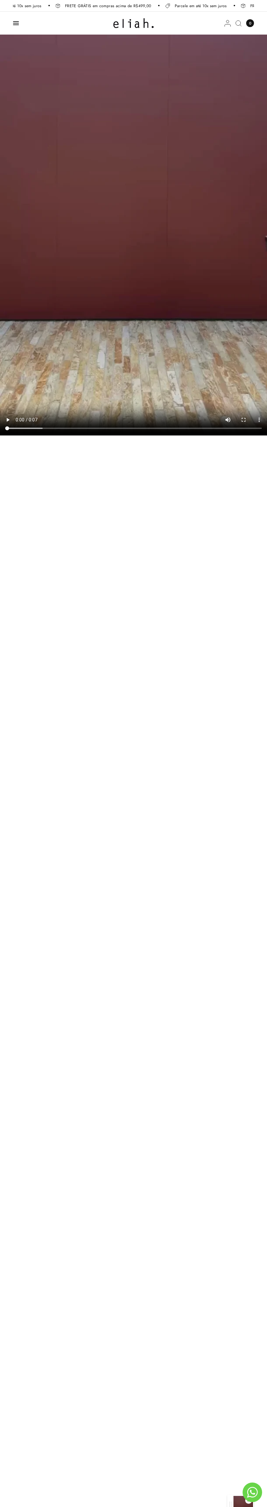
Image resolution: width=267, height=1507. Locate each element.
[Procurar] (238, 23)
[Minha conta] (227, 23)
